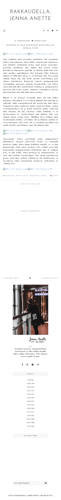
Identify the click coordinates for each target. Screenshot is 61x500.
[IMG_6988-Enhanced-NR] (40, 54)
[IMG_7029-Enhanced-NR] (40, 131)
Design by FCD (46, 496)
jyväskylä (10, 175)
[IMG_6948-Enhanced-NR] (15, 133)
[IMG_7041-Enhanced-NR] (40, 169)
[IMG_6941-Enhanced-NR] (15, 169)
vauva (43, 175)
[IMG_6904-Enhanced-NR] (15, 131)
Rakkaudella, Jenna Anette (27, 496)
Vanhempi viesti (49, 278)
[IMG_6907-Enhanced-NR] (15, 54)
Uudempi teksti (11, 278)
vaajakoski (34, 175)
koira (25, 175)
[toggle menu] (4, 30)
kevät (18, 175)
